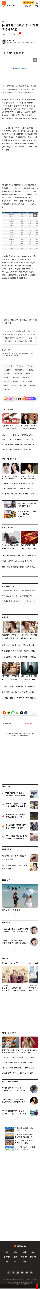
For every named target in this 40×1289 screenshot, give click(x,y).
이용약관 (11, 1279)
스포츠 (16, 1262)
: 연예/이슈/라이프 (10, 1081)
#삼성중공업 (7, 370)
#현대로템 (6, 378)
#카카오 (28, 374)
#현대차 (14, 385)
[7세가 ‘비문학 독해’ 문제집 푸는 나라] (34, 942)
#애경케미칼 (7, 389)
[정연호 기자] (4, 41)
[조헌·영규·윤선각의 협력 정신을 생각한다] (34, 930)
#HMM (6, 385)
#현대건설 (6, 381)
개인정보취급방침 (19, 1279)
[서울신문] (8, 4)
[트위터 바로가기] (13, 1272)
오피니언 (5, 922)
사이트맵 (28, 1279)
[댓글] (19, 34)
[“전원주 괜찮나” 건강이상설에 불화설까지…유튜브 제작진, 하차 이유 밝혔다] (34, 1112)
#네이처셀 (32, 385)
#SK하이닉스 (18, 374)
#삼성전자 (20, 366)
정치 (7, 1252)
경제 (3, 21)
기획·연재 (5, 958)
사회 (15, 1252)
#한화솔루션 (7, 374)
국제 (32, 1252)
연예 (24, 1262)
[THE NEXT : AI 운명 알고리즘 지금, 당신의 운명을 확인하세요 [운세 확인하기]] (20, 398)
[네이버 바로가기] (27, 1272)
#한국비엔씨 (30, 366)
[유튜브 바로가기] (17, 1272)
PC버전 (34, 1279)
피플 (7, 1262)
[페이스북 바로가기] (8, 1272)
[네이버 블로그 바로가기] (31, 1272)
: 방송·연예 (8, 1033)
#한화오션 (16, 378)
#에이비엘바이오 (27, 381)
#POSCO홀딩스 (19, 370)
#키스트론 (30, 370)
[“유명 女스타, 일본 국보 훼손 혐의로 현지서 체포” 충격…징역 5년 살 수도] (34, 1101)
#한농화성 (26, 378)
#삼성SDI (23, 385)
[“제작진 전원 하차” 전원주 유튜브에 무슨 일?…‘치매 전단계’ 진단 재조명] (34, 1089)
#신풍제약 (16, 381)
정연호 (9, 40)
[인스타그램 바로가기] (22, 1272)
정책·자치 (7, 1257)
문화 (15, 1257)
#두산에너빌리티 (8, 366)
